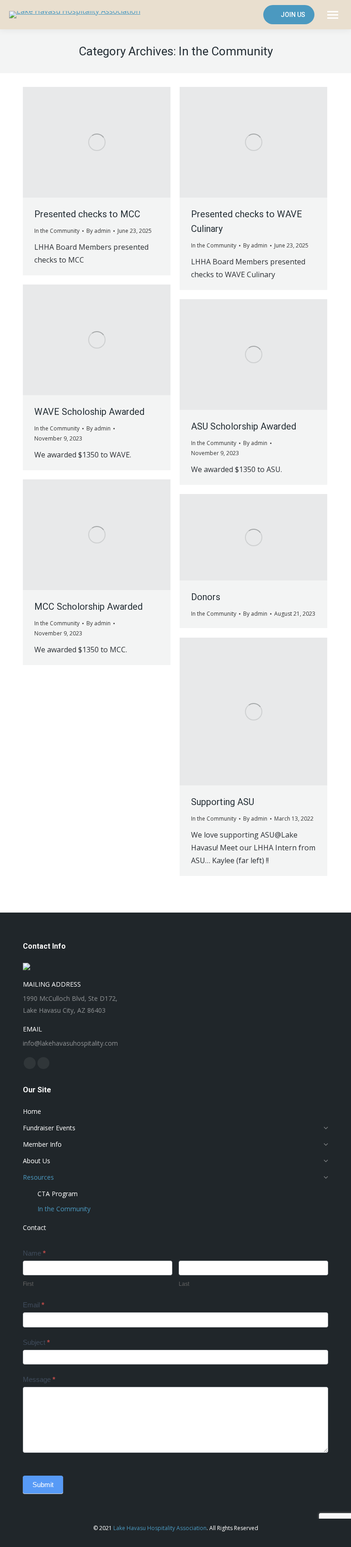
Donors (205, 596)
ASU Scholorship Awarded (243, 426)
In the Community (57, 231)
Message (39, 1379)
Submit (42, 1484)
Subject (36, 1342)
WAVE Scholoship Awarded (89, 411)
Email (33, 1305)
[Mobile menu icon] (333, 15)
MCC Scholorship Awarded (88, 606)
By (98, 231)
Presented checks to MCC (87, 214)
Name (34, 1253)
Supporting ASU (222, 801)
